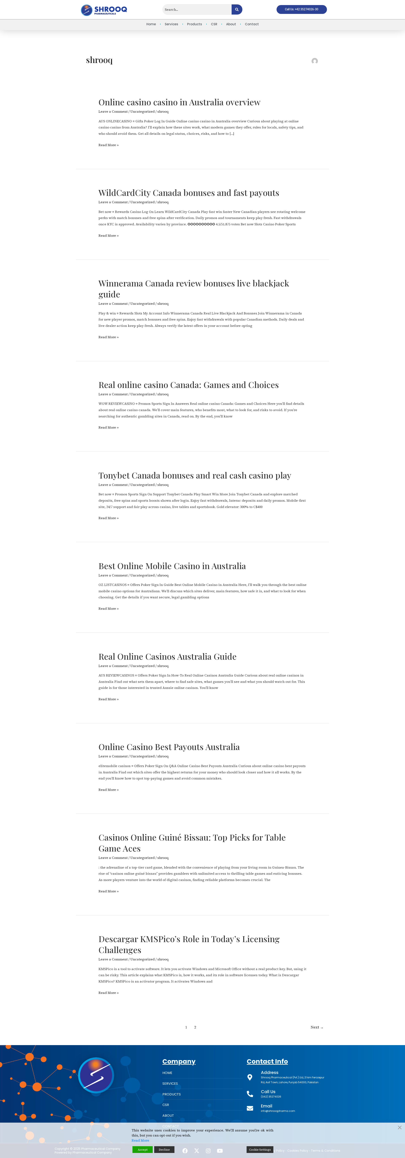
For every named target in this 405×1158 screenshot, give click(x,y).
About (231, 24)
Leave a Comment (113, 111)
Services (171, 24)
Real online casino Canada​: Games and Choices (189, 384)
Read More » (109, 144)
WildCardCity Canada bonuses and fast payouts (189, 192)
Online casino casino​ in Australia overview (180, 101)
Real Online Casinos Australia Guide (168, 656)
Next (317, 1027)
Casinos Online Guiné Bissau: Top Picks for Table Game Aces (192, 843)
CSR (214, 24)
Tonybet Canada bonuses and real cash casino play (195, 475)
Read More (140, 1140)
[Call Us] (250, 1094)
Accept (142, 1149)
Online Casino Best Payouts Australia (169, 746)
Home (151, 24)
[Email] (250, 1108)
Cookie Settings (260, 1149)
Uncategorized (142, 111)
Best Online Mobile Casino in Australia (172, 565)
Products (194, 24)
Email (266, 1106)
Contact (252, 24)
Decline (164, 1149)
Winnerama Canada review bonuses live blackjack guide (194, 288)
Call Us (268, 1092)
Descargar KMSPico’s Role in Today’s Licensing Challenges (189, 944)
